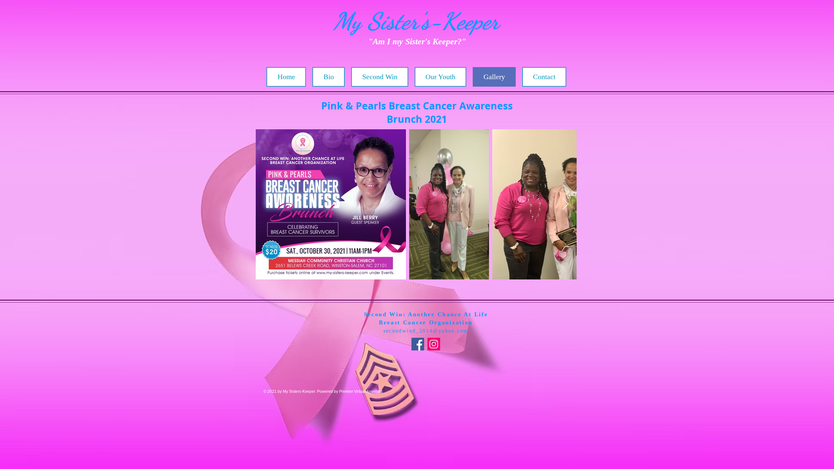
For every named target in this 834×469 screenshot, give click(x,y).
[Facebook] (417, 344)
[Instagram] (433, 344)
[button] (379, 77)
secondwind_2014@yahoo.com (425, 331)
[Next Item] (565, 204)
